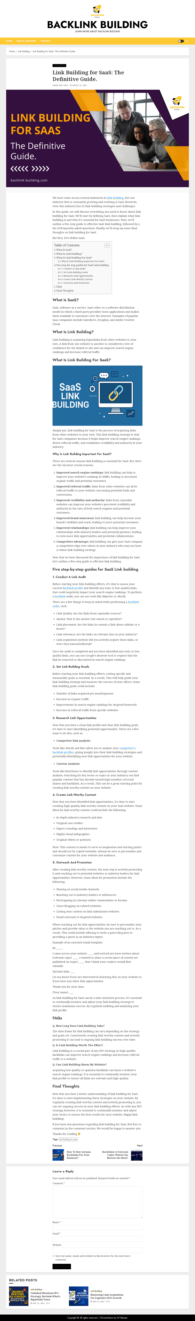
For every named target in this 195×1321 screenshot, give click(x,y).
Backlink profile (73, 588)
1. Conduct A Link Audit (73, 268)
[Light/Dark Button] (181, 41)
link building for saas (68, 1139)
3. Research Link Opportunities (77, 275)
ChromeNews (106, 1317)
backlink (60, 596)
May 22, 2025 (38, 1303)
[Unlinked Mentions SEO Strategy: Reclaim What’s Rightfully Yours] (18, 1296)
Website (57, 1244)
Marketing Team (60, 85)
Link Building (59, 65)
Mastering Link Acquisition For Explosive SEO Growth (107, 1296)
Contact (45, 41)
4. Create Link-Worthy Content (77, 279)
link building (115, 197)
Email (57, 1233)
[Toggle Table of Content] (105, 245)
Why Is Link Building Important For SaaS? (82, 261)
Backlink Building (97, 24)
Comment (59, 1183)
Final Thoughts (65, 290)
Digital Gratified (26, 41)
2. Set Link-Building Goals (74, 272)
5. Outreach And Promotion (75, 282)
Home (9, 41)
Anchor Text (64, 619)
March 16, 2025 (79, 85)
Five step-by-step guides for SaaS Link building (82, 265)
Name (57, 1222)
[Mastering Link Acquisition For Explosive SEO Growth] (78, 1296)
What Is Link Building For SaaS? (74, 257)
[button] (187, 41)
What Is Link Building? (69, 253)
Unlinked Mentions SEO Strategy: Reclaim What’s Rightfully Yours (45, 1296)
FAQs (59, 286)
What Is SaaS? (64, 249)
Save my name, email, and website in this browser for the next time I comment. (93, 1257)
